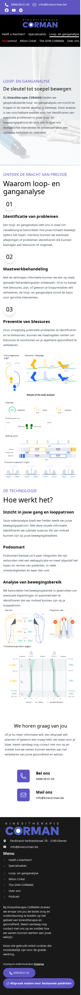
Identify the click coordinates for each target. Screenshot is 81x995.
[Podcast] (21, 10)
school (9, 41)
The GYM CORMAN (51, 41)
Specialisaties (37, 34)
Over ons (73, 41)
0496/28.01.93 (20, 4)
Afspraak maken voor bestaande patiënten (40, 983)
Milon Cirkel (28, 41)
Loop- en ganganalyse (64, 34)
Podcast (14, 896)
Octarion (39, 964)
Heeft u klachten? (13, 34)
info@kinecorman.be (53, 4)
